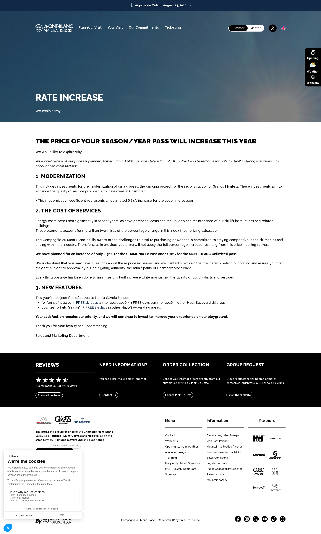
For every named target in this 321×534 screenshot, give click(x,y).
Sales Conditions (217, 457)
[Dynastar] (275, 439)
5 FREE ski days (85, 302)
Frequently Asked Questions (182, 463)
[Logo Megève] (82, 420)
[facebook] (238, 519)
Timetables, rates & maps (223, 435)
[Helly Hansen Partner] (259, 439)
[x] (256, 519)
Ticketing (171, 457)
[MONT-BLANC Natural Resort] (54, 523)
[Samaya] (259, 488)
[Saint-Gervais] (63, 420)
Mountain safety (217, 480)
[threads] (283, 519)
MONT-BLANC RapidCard (180, 468)
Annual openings (175, 452)
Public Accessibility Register (224, 468)
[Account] (273, 28)
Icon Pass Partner (217, 441)
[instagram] (247, 519)
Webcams (171, 441)
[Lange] (259, 455)
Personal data (215, 474)
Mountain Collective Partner (224, 446)
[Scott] (275, 455)
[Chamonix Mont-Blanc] (43, 420)
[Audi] (259, 471)
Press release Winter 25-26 (224, 452)
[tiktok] (274, 519)
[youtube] (265, 519)
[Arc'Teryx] (275, 488)
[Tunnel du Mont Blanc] (275, 471)
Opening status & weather (181, 446)
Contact (170, 435)
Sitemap (170, 474)
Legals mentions (217, 463)
